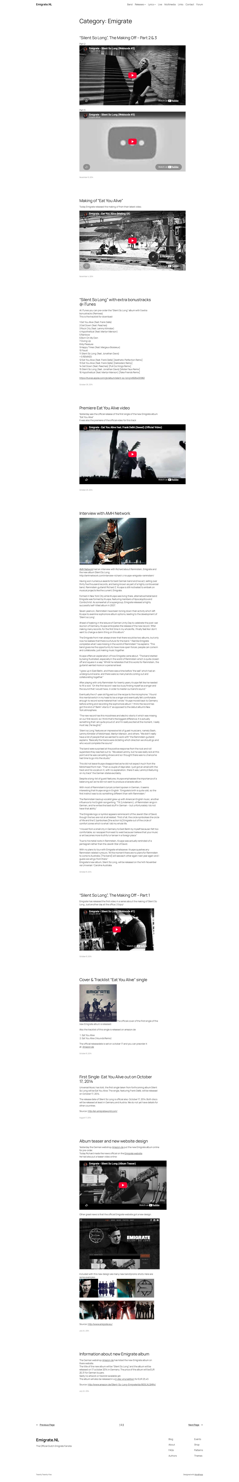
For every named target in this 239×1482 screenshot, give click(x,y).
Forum (199, 4)
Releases (139, 4)
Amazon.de (88, 1046)
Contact (190, 4)
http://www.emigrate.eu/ (100, 1324)
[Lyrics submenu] (155, 4)
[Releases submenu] (145, 4)
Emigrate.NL (44, 4)
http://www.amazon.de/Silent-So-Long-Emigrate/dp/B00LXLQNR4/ (122, 1384)
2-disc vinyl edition (124, 1378)
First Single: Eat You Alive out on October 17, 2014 (115, 1079)
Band (130, 4)
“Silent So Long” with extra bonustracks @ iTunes (115, 301)
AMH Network (86, 569)
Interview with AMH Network (104, 513)
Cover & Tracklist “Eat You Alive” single (113, 979)
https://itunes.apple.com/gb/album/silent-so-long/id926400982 (112, 377)
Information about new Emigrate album (114, 1354)
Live (160, 4)
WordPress (199, 1474)
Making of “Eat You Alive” (101, 200)
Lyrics (151, 4)
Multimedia (170, 4)
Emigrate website (133, 1153)
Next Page (195, 1424)
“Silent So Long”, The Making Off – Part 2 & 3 (118, 37)
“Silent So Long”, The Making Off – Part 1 (114, 895)
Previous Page (45, 1424)
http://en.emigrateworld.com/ (102, 1111)
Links (180, 4)
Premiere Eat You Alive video (104, 408)
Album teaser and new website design (113, 1141)
